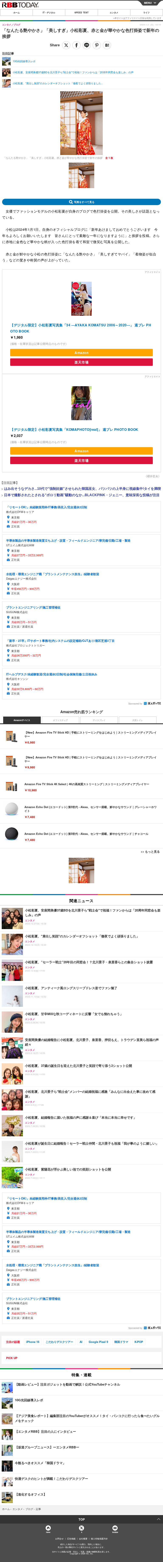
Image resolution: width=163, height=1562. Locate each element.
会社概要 (83, 1539)
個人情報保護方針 (99, 1539)
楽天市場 (81, 362)
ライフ (146, 12)
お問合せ (59, 1539)
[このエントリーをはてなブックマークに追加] (107, 45)
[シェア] (76, 45)
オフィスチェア (60, 720)
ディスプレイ (99, 720)
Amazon (81, 352)
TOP (82, 1519)
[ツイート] (66, 45)
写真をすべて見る (84, 202)
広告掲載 (71, 1539)
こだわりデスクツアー (59, 1342)
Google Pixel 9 (98, 1342)
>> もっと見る (150, 851)
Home (48, 1532)
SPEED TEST (81, 12)
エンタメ (114, 12)
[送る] (87, 45)
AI (81, 1342)
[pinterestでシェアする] (97, 45)
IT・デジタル (49, 12)
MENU (148, 3)
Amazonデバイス (22, 720)
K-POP (139, 1342)
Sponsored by (135, 703)
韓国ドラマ (121, 1342)
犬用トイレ (137, 720)
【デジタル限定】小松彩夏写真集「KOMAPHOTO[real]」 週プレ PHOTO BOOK (74, 429)
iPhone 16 (32, 1342)
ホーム (16, 12)
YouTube (115, 1532)
